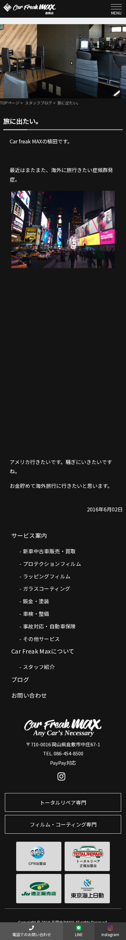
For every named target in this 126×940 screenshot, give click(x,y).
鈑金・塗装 (36, 601)
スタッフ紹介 (39, 667)
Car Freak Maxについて (43, 651)
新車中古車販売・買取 (49, 551)
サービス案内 (29, 535)
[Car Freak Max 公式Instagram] (63, 777)
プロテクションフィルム (52, 563)
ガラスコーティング (46, 588)
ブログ (20, 679)
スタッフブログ (38, 102)
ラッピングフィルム (47, 576)
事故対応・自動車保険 (49, 626)
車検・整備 (36, 613)
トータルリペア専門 (63, 802)
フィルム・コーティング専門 (63, 824)
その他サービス (41, 639)
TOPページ (9, 102)
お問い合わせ (29, 695)
